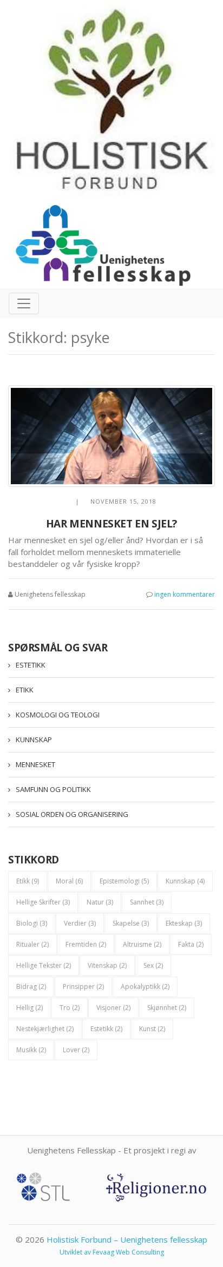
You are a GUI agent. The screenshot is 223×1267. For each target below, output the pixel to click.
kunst (152, 1028)
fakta (191, 944)
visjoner (113, 1007)
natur (100, 902)
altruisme (142, 944)
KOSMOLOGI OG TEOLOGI (58, 715)
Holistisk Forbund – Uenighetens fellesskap (127, 1239)
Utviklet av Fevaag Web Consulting (112, 1252)
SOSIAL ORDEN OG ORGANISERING (72, 814)
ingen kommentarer (184, 594)
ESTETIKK (30, 665)
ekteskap (184, 923)
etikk (27, 881)
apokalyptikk (145, 986)
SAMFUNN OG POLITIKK (53, 789)
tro (70, 1007)
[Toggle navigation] (24, 303)
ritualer (32, 944)
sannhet (146, 902)
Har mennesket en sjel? (111, 524)
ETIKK (25, 690)
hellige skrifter (43, 902)
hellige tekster (43, 965)
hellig (29, 1007)
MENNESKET (35, 764)
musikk (31, 1049)
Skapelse (131, 923)
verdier (80, 923)
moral (69, 881)
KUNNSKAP (34, 739)
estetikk (106, 1028)
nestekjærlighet (45, 1028)
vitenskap (107, 965)
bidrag (31, 986)
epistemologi (124, 881)
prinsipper (83, 986)
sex (153, 965)
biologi (31, 923)
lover (76, 1049)
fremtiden (85, 944)
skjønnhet (166, 1007)
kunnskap (185, 881)
